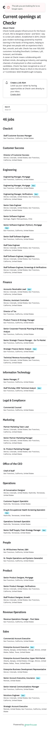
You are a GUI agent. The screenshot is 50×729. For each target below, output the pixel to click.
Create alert (15, 94)
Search (7, 107)
